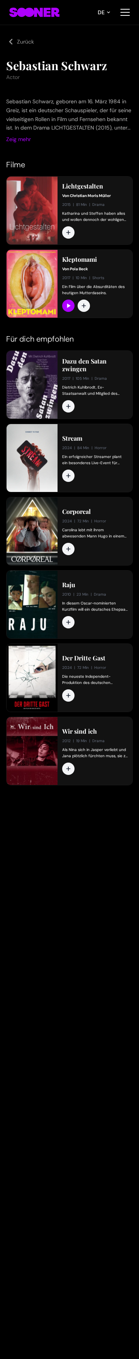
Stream (72, 438)
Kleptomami (79, 259)
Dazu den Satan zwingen (84, 365)
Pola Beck (79, 268)
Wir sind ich (79, 731)
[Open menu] (125, 12)
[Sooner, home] (34, 12)
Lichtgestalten (82, 186)
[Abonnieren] (68, 306)
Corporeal (76, 511)
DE (101, 12)
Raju (68, 585)
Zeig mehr (18, 139)
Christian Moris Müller (90, 195)
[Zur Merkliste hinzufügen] (68, 232)
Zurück (25, 41)
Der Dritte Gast (83, 658)
